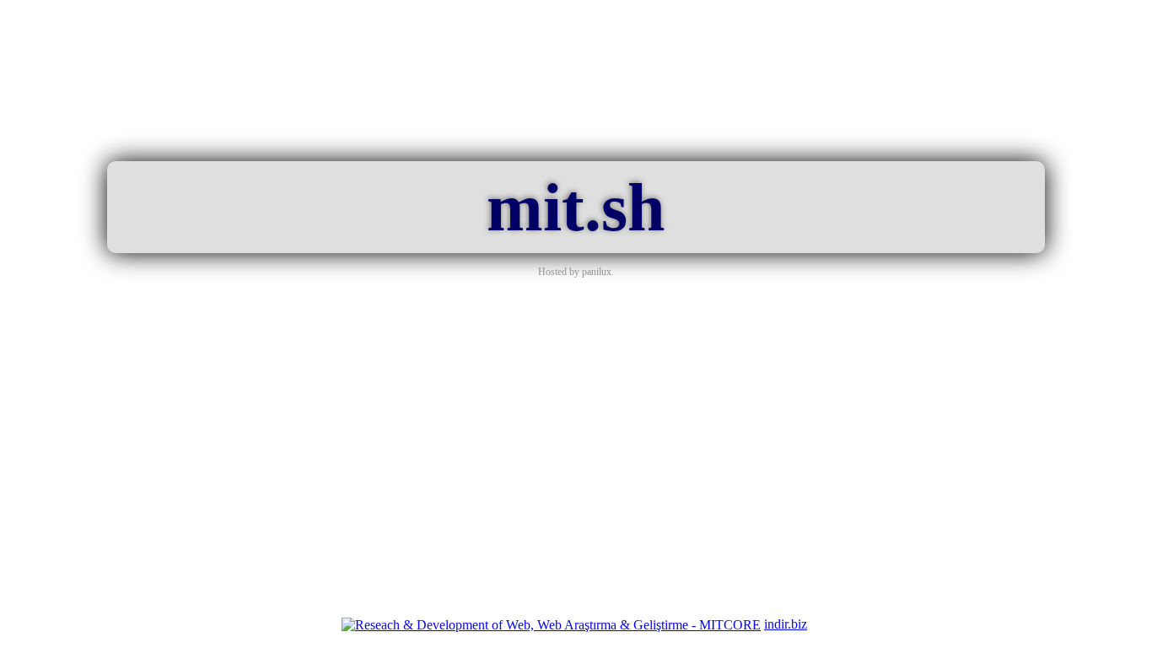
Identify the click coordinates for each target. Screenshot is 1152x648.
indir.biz (785, 624)
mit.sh (576, 207)
